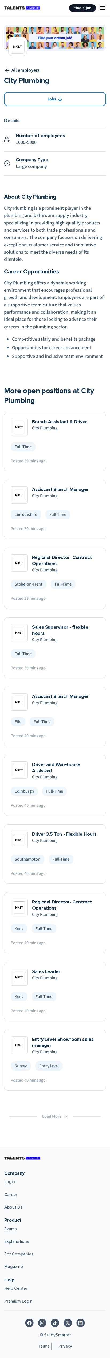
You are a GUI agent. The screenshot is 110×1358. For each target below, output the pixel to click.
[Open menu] (102, 8)
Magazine (13, 1266)
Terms (44, 1346)
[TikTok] (55, 1323)
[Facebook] (29, 1323)
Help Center (15, 1288)
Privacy (65, 1346)
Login (9, 1181)
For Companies (18, 1254)
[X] (68, 1323)
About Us (13, 1207)
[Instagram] (42, 1323)
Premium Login (18, 1301)
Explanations (16, 1241)
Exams (10, 1229)
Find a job (82, 8)
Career (10, 1194)
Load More (51, 1116)
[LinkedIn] (80, 1323)
